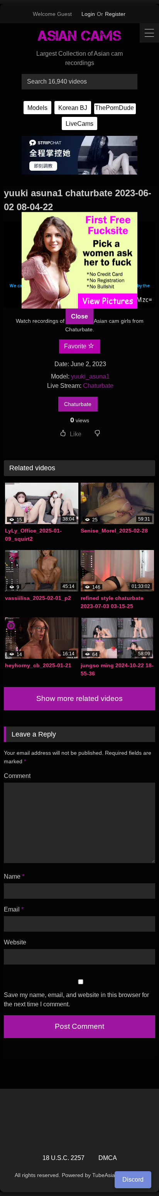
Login (88, 14)
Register (115, 14)
